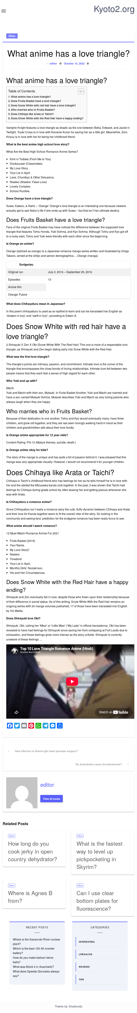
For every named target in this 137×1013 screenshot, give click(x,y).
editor (53, 63)
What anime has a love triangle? (31, 97)
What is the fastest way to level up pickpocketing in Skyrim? (100, 854)
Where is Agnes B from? (30, 896)
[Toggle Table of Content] (79, 91)
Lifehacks (85, 954)
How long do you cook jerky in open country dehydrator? (32, 851)
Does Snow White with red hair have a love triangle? (43, 105)
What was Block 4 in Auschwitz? (33, 967)
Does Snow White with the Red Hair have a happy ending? (47, 118)
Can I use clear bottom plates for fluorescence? (97, 900)
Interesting (87, 941)
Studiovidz (75, 1006)
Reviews (84, 966)
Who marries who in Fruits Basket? (33, 110)
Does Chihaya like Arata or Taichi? (32, 114)
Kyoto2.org (114, 8)
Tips (81, 979)
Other (12, 36)
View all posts (51, 798)
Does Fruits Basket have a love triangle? (36, 101)
